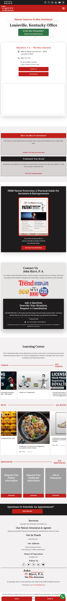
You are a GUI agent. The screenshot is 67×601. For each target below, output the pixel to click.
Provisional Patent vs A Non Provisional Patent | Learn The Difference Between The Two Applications (36, 394)
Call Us (16, 599)
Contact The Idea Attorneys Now (34, 152)
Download (15, 495)
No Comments (35, 445)
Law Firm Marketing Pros (37, 585)
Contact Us (33, 69)
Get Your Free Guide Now (33, 248)
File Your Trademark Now (33, 173)
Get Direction (33, 74)
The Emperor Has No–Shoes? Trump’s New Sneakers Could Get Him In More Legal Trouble (39, 439)
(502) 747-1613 (25, 58)
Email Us (50, 599)
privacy (17, 324)
